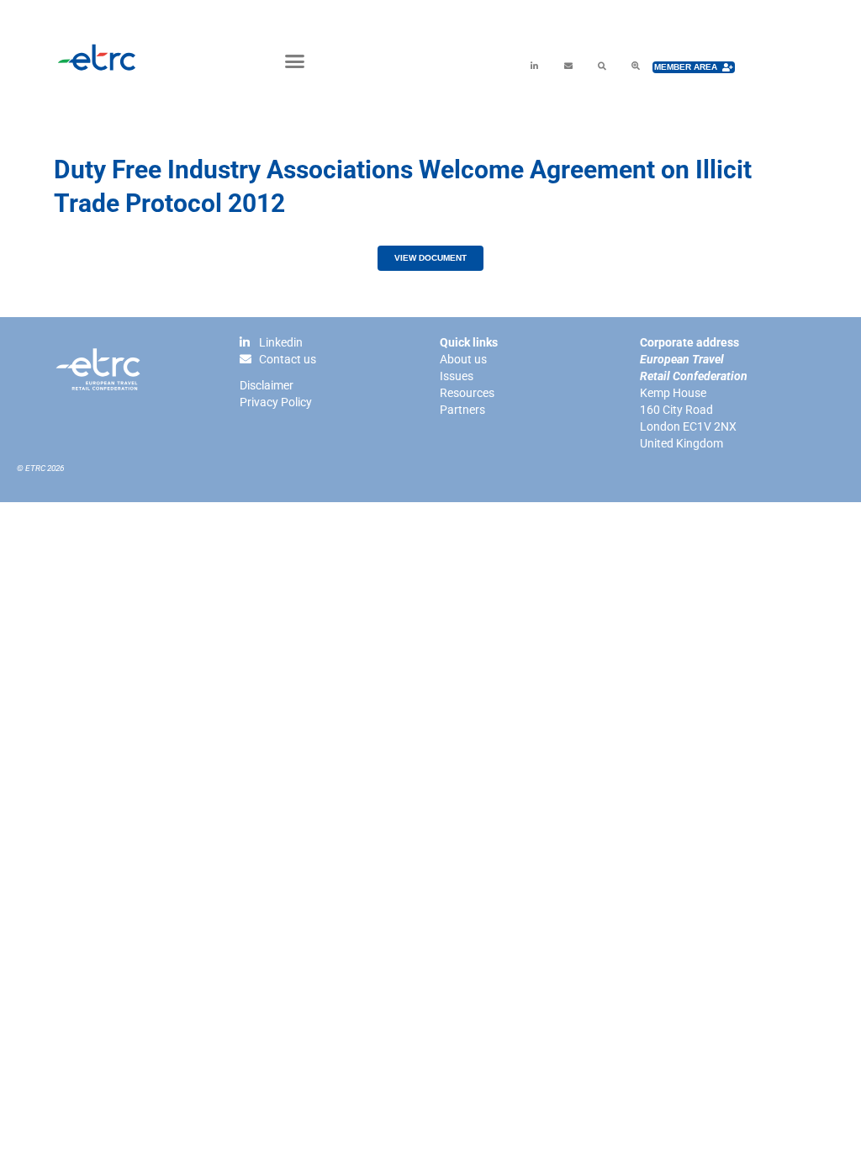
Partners (462, 409)
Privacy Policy (276, 402)
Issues (456, 376)
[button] (295, 61)
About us (463, 359)
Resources (467, 393)
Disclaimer (266, 385)
